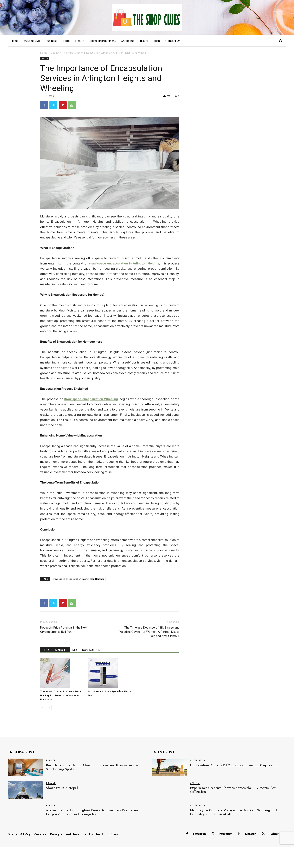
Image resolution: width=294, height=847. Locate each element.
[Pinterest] (63, 105)
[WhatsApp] (72, 105)
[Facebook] (44, 105)
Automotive (198, 760)
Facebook (199, 833)
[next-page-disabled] (49, 707)
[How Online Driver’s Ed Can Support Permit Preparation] (169, 767)
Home (43, 52)
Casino (195, 783)
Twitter (274, 833)
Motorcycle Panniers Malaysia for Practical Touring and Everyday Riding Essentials (233, 812)
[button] (280, 40)
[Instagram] (212, 833)
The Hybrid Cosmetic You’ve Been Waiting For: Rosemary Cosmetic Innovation (60, 695)
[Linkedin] (239, 833)
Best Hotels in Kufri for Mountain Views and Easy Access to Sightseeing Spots (92, 767)
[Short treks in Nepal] (25, 790)
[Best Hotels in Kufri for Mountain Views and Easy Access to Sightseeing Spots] (25, 767)
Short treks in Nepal (62, 788)
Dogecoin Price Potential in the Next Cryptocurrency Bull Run (63, 630)
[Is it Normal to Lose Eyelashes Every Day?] (110, 673)
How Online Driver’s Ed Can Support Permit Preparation (234, 765)
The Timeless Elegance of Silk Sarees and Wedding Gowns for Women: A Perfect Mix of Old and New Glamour (149, 632)
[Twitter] (53, 105)
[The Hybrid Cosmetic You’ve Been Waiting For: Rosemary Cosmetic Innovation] (62, 673)
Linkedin (250, 833)
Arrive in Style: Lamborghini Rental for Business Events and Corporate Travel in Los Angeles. (92, 812)
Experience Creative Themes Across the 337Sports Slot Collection (233, 790)
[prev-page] (42, 707)
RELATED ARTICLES (55, 650)
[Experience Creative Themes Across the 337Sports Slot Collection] (169, 790)
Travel (51, 760)
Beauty (55, 52)
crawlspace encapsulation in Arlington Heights (78, 578)
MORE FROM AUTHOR (86, 650)
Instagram (225, 833)
